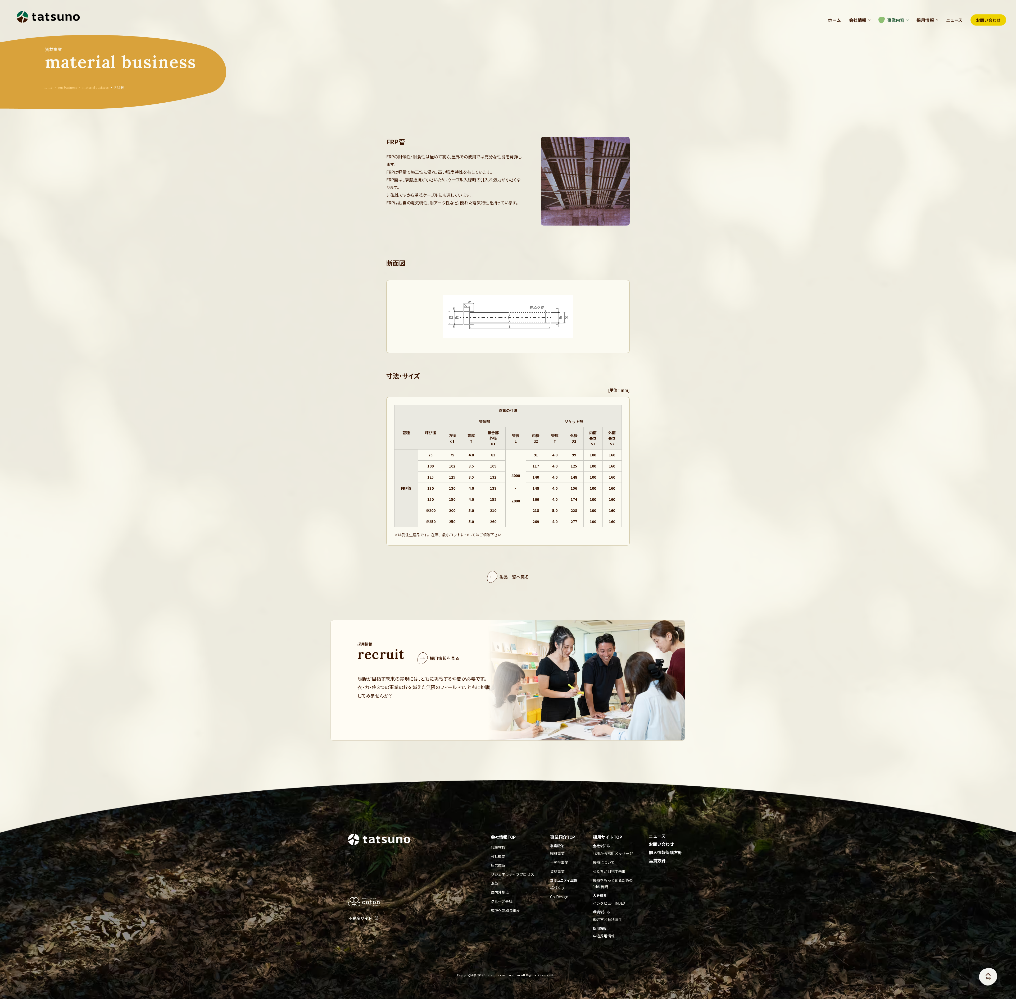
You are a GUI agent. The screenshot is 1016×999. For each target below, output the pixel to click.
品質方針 (657, 860)
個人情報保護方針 (665, 852)
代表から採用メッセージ (613, 853)
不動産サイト (360, 918)
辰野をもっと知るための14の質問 (613, 883)
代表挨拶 (498, 847)
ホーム (834, 20)
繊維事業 (557, 853)
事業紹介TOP (562, 837)
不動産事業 (559, 862)
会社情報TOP (503, 837)
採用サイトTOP (607, 837)
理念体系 (498, 865)
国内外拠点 (500, 892)
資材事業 (557, 871)
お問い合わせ (988, 20)
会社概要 (498, 856)
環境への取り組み (505, 910)
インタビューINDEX (609, 903)
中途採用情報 (604, 935)
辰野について (604, 862)
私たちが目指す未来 (609, 871)
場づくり (557, 887)
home (48, 87)
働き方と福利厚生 (607, 919)
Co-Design (559, 896)
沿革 (494, 883)
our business (67, 87)
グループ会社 (501, 901)
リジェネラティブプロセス (512, 874)
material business (96, 87)
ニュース (954, 20)
